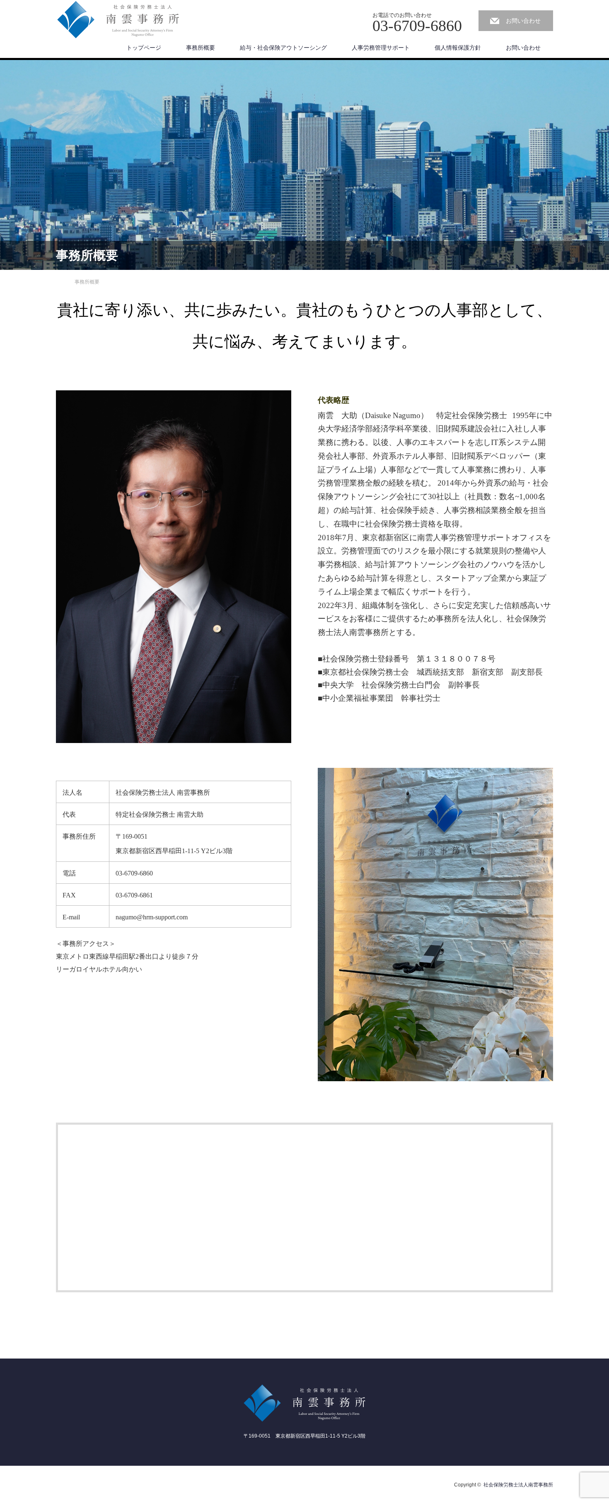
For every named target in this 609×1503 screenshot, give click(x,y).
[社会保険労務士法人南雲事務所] (118, 20)
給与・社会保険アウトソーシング (283, 47)
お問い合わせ (523, 20)
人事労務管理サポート (381, 47)
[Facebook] (62, 1483)
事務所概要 (200, 47)
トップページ (143, 47)
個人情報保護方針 (458, 47)
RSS (76, 1483)
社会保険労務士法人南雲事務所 (518, 1485)
